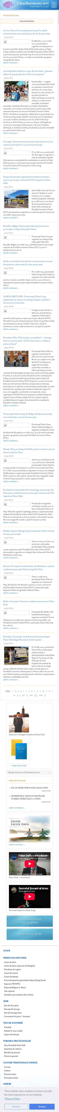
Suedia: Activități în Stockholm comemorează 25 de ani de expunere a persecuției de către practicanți (27, 263)
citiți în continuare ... (11, 62)
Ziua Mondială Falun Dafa (15, 1045)
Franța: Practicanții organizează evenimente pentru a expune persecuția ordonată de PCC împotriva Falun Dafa (26, 180)
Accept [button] (42, 1106)
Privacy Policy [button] (12, 1099)
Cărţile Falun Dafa (19, 765)
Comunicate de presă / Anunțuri (17, 1016)
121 (23, 695)
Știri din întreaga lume (13, 1012)
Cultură (7, 1070)
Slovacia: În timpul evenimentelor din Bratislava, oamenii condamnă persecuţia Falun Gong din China (28, 567)
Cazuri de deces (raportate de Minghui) (19, 965)
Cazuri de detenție (11, 976)
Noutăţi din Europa (12, 1009)
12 (14, 695)
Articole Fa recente (17, 780)
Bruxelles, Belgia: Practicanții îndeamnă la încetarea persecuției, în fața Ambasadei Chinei (26, 227)
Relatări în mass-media (13, 1030)
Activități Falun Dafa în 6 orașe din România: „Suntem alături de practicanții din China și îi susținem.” (27, 72)
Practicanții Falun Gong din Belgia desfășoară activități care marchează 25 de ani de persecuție (27, 415)
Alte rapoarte (9, 991)
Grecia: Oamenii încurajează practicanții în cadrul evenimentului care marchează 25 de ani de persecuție (26, 32)
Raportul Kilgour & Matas (15, 987)
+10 (31, 695)
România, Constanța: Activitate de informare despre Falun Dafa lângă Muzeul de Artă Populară (26, 638)
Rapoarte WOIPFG (12, 983)
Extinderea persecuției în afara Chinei (18, 994)
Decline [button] (16, 1106)
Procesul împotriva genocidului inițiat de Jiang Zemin (25, 980)
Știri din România (27, 21)
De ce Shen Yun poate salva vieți (29, 788)
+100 (41, 695)
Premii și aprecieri (11, 1056)
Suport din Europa (11, 1034)
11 (49, 691)
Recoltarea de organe (12, 969)
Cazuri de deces (10, 962)
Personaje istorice (11, 1077)
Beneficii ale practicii (12, 1052)
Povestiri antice (10, 1074)
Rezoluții (7, 1027)
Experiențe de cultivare (13, 1048)
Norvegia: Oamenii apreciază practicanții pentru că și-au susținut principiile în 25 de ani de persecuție (28, 143)
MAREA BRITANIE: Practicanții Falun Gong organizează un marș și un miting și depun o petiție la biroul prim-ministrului (26, 299)
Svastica (7, 1066)
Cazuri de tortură (11, 973)
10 (43, 691)
